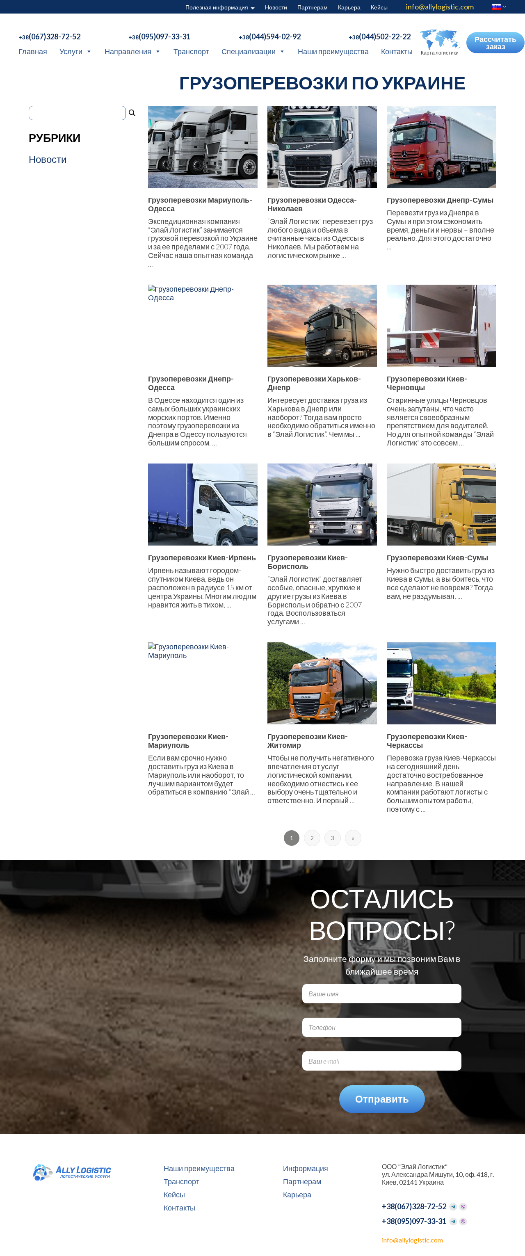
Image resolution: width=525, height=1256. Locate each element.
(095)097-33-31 (159, 36)
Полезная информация (216, 7)
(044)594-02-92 (270, 36)
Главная (32, 51)
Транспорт (191, 51)
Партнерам (312, 7)
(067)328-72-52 (49, 36)
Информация (305, 1168)
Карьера (349, 7)
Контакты (397, 51)
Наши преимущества (333, 51)
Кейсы (379, 7)
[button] (439, 43)
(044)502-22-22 (380, 36)
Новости (276, 7)
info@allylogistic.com (440, 6)
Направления (128, 51)
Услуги (70, 51)
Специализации (248, 51)
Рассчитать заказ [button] (495, 42)
